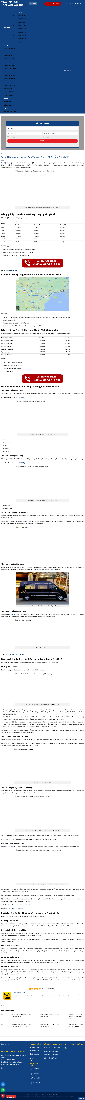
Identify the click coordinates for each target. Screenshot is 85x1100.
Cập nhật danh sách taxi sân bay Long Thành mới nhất (75, 1016)
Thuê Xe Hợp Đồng (34, 1059)
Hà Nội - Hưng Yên (9, 55)
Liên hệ (6, 108)
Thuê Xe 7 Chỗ (21, 25)
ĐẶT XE (82, 1098)
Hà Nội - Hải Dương (9, 75)
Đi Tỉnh (6, 45)
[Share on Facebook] (74, 3)
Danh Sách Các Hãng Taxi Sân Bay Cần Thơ (19, 1015)
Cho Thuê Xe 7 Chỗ (34, 1074)
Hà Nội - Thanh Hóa (9, 85)
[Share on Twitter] (75, 3)
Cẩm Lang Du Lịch (9, 105)
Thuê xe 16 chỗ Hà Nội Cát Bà (21, 905)
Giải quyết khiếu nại (50, 1058)
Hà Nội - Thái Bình (9, 58)
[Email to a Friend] (77, 3)
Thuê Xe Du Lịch (22, 18)
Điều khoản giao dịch (51, 1055)
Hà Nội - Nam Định (9, 82)
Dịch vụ (20, 12)
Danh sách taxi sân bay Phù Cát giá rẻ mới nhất (48, 1025)
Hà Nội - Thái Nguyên (10, 72)
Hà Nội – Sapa (8, 88)
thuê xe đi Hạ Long (44, 163)
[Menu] (39, 4)
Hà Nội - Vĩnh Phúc (9, 48)
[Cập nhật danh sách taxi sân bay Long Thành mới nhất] (62, 1017)
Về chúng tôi (67, 70)
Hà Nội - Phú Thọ (9, 52)
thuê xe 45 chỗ (15, 614)
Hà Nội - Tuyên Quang (10, 68)
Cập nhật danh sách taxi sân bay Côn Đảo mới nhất (19, 1025)
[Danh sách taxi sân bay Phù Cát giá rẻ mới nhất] (34, 1027)
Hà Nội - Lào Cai (8, 95)
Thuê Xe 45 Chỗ (22, 42)
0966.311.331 (11, 1096)
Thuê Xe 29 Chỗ (22, 32)
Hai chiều (12, 137)
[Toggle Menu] (2, 9)
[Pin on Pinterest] (78, 3)
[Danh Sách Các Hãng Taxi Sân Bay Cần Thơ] (6, 1017)
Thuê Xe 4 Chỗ (21, 22)
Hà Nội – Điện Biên (9, 92)
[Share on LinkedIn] (80, 3)
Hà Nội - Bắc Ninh (9, 62)
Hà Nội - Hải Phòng (9, 65)
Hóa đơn (47, 137)
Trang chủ (7, 27)
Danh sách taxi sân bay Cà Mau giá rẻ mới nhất (76, 1025)
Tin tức (6, 98)
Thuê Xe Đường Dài (35, 1054)
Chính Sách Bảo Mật (10, 111)
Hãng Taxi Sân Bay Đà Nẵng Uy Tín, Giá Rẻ (48, 1015)
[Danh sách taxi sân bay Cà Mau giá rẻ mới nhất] (62, 1027)
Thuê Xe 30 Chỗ (22, 35)
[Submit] (35, 3)
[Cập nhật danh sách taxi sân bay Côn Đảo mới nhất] (6, 1027)
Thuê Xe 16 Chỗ (22, 28)
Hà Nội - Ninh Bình (9, 78)
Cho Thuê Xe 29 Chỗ (35, 1083)
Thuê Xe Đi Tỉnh (22, 15)
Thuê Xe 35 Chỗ (22, 38)
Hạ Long (11, 846)
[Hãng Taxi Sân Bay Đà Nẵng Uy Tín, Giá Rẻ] (34, 1017)
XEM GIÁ (42, 141)
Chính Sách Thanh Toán (52, 1048)
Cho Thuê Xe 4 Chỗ (34, 1069)
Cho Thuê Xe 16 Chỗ (35, 1078)
